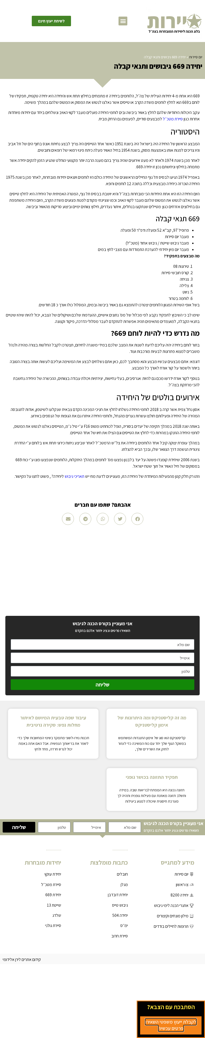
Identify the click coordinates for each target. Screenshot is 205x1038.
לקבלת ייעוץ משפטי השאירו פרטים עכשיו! (170, 1025)
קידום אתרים (31, 959)
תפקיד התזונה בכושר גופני (152, 777)
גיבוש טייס (120, 905)
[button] (123, 21)
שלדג (56, 915)
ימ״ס (124, 925)
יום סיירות (195, 57)
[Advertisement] (102, 570)
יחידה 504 (120, 915)
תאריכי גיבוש (74, 476)
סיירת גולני (53, 925)
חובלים (122, 874)
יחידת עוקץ (52, 874)
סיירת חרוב (119, 936)
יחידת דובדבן (118, 895)
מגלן (124, 884)
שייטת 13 (54, 905)
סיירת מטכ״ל (173, 119)
